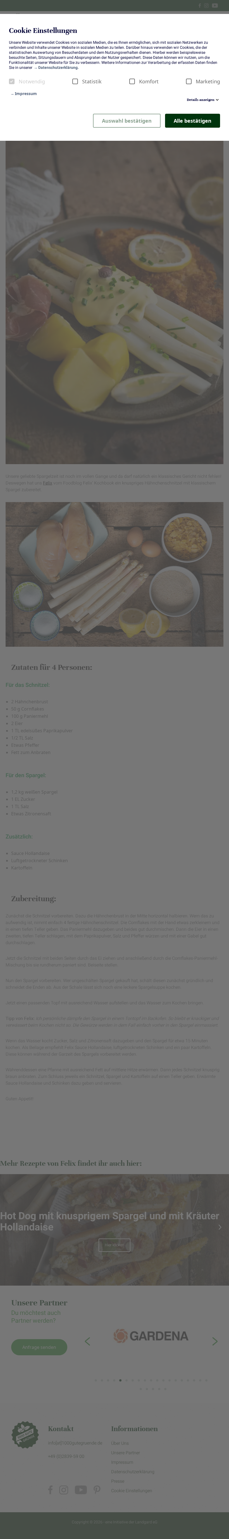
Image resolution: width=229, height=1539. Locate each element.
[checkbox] (12, 81)
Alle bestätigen (192, 120)
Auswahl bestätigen (127, 120)
